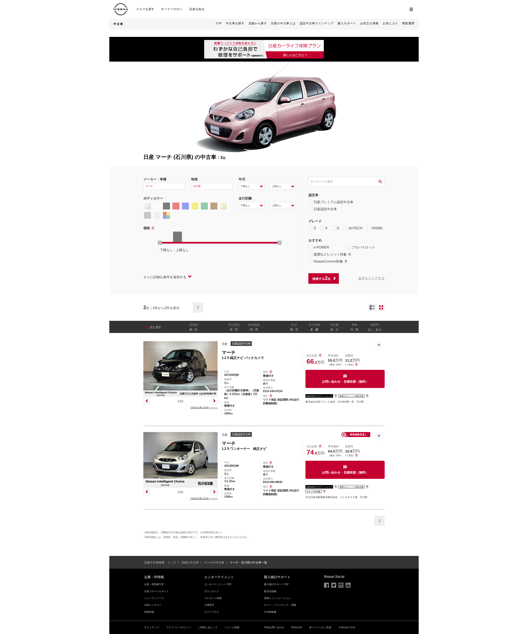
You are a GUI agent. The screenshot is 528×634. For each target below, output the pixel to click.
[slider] (160, 243)
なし (371, 329)
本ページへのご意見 (320, 627)
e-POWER (321, 247)
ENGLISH (296, 627)
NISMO (377, 228)
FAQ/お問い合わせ (274, 627)
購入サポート (347, 23)
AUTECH (356, 228)
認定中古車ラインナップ (317, 23)
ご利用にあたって (208, 627)
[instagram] (340, 585)
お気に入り (390, 23)
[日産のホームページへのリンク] (120, 5)
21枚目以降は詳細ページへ (204, 407)
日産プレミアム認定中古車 (333, 202)
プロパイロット (363, 247)
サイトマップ (151, 627)
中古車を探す (235, 23)
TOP (219, 23)
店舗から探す (258, 23)
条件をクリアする (371, 278)
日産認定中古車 (325, 209)
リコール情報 (232, 627)
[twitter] (333, 585)
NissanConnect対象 (328, 261)
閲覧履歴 (408, 23)
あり (379, 329)
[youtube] (348, 585)
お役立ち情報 (369, 23)
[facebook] (326, 585)
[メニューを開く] (411, 9)
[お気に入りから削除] (379, 345)
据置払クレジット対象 (330, 254)
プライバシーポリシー (178, 627)
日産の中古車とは (283, 23)
